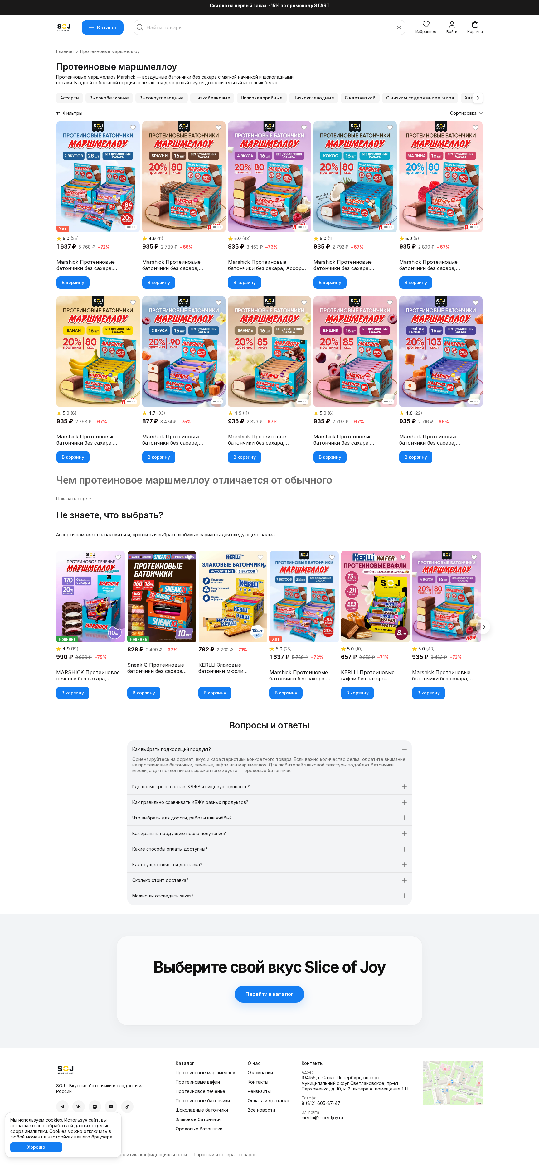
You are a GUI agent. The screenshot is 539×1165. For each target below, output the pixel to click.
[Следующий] (478, 98)
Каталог (107, 27)
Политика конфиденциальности (152, 1154)
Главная (65, 51)
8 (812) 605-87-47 (321, 1103)
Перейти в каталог (269, 994)
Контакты (258, 1082)
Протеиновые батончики (203, 1100)
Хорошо (36, 1147)
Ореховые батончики (199, 1128)
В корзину (73, 282)
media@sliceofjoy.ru (322, 1117)
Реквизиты (259, 1091)
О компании (260, 1072)
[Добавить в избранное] (133, 128)
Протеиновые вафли (198, 1082)
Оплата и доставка (268, 1100)
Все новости (261, 1110)
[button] (425, 27)
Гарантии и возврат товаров (225, 1154)
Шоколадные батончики (202, 1110)
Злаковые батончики (198, 1119)
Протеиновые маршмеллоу (205, 1072)
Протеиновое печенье (200, 1091)
